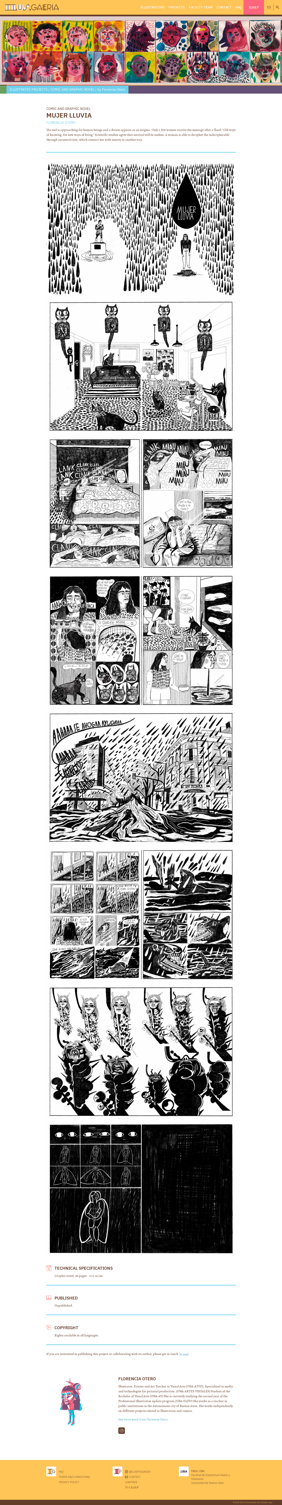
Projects (176, 7)
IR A (132, 1487)
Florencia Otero (113, 89)
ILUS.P (254, 7)
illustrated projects (28, 89)
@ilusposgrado (139, 1471)
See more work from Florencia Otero (143, 1419)
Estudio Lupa (266, 1502)
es (269, 7)
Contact (224, 7)
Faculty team (201, 7)
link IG (121, 1430)
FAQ (238, 7)
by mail (184, 1354)
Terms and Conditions (74, 1477)
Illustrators (152, 7)
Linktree (131, 1482)
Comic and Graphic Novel (72, 89)
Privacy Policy (69, 1482)
